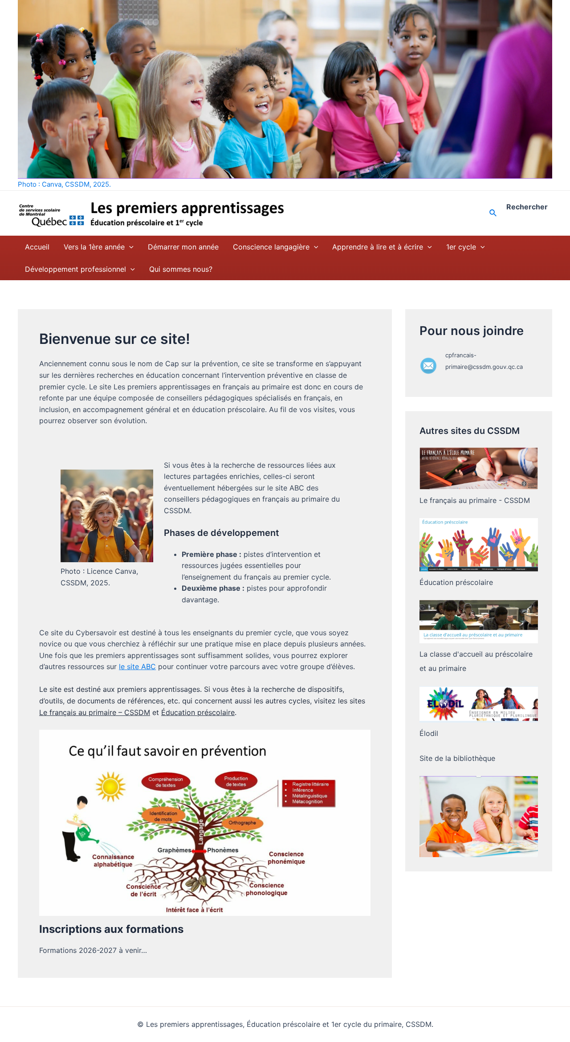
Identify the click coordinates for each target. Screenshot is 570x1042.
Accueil (37, 246)
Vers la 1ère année (94, 246)
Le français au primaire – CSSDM (94, 712)
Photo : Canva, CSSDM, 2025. (64, 184)
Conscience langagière (271, 246)
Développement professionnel (75, 269)
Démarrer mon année (183, 246)
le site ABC (137, 666)
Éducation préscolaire (198, 712)
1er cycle (461, 246)
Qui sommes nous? (180, 269)
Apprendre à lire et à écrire (377, 246)
